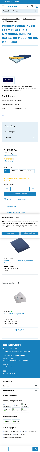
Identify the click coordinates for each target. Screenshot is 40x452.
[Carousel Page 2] (19, 330)
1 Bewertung (8, 161)
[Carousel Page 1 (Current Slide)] (16, 330)
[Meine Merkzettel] (32, 6)
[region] (20, 58)
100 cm (14, 171)
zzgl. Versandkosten (10, 155)
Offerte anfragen (11, 207)
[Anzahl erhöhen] (29, 449)
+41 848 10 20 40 (8, 367)
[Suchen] (35, 11)
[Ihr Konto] (28, 6)
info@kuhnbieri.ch (9, 373)
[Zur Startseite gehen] (12, 6)
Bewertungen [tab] (10, 132)
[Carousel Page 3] (21, 330)
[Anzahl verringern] (5, 449)
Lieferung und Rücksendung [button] (15, 213)
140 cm (30, 171)
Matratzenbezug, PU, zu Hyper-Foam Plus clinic (19, 262)
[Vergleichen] (35, 241)
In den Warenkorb (20, 194)
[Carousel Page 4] (24, 330)
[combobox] (17, 11)
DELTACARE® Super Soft (14, 314)
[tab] (20, 126)
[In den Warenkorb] (35, 449)
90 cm (7, 171)
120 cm (22, 171)
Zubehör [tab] (8, 137)
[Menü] (3, 6)
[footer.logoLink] (12, 345)
